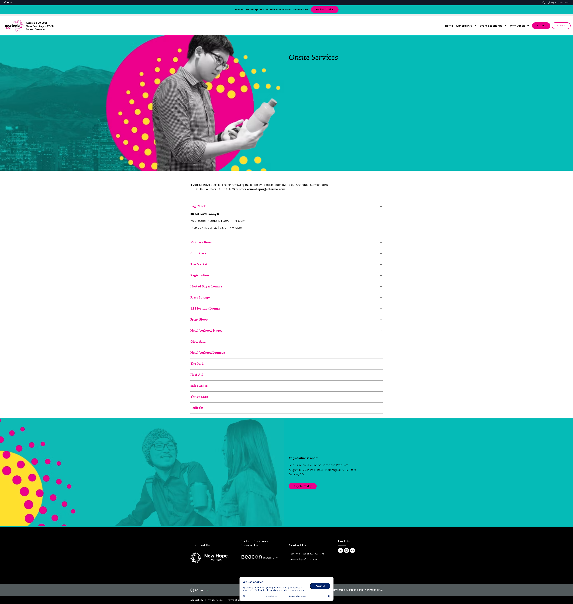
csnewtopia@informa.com (303, 559)
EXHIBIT (561, 25)
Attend (541, 25)
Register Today (325, 9)
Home (449, 26)
